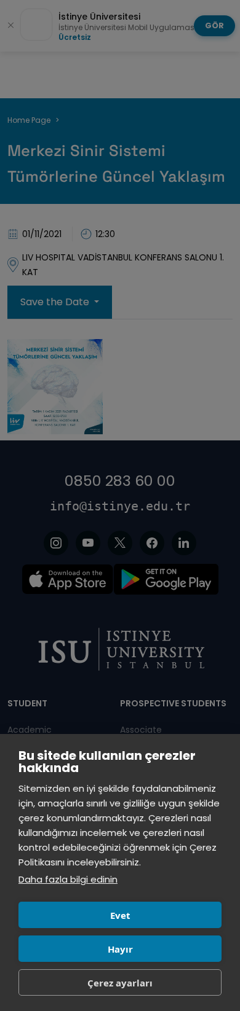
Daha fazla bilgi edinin (68, 879)
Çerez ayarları (120, 983)
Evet (120, 915)
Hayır (120, 949)
